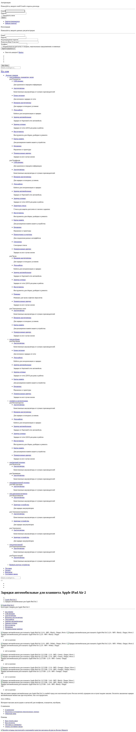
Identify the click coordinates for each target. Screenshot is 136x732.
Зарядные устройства (21, 505)
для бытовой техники (17, 462)
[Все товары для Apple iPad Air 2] (7, 605)
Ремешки (17, 294)
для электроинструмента (18, 494)
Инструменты (19, 131)
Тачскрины (18, 242)
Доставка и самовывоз (13, 725)
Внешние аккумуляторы (22, 103)
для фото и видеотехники (18, 401)
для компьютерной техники (19, 482)
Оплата (7, 570)
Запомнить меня (9, 15)
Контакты (8, 572)
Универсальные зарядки (22, 153)
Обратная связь (10, 713)
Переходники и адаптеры (23, 234)
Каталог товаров (11, 75)
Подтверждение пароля (9, 40)
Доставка (8, 568)
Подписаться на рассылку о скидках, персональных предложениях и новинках (31, 46)
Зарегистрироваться (12, 21)
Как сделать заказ (11, 721)
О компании (9, 710)
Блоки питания (19, 95)
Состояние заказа (11, 574)
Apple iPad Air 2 (10, 600)
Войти (21, 52)
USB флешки (18, 81)
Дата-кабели (18, 110)
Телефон (4, 44)
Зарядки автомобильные (22, 117)
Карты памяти (19, 139)
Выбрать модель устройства (19, 565)
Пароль (3, 13)
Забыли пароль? (11, 23)
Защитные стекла (20, 206)
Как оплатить (10, 723)
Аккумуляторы (19, 88)
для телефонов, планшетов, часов (21, 77)
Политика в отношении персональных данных (22, 712)
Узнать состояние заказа (14, 726)
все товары (9, 612)
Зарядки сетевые (20, 124)
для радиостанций (16, 544)
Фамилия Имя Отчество (9, 42)
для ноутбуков (14, 339)
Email (3, 11)
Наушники (17, 146)
